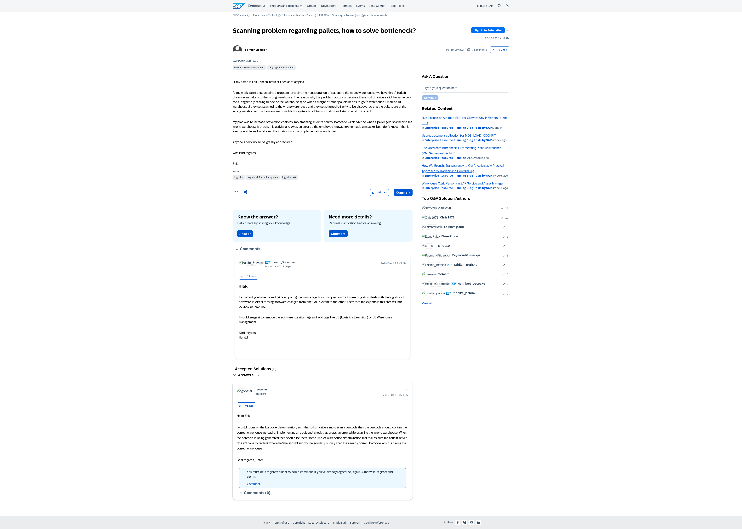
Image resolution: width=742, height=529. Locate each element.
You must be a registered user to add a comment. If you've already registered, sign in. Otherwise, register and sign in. (320, 474)
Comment (403, 192)
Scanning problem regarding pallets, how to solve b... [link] (360, 15)
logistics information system (263, 177)
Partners (346, 5)
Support (355, 522)
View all (427, 303)
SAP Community (241, 15)
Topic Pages (397, 5)
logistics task (289, 177)
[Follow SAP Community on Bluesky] (464, 522)
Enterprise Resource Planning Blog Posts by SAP (458, 127)
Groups (312, 5)
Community (256, 5)
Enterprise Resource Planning (300, 15)
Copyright (299, 522)
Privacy (265, 522)
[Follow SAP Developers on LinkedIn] (478, 522)
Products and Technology (286, 5)
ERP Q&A (324, 15)
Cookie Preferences (376, 522)
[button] (493, 50)
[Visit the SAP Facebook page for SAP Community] (457, 522)
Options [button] (506, 30)
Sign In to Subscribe (488, 30)
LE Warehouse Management (249, 67)
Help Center (377, 5)
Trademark (339, 522)
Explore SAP (485, 5)
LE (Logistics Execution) (281, 67)
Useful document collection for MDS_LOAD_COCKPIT (459, 135)
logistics (238, 177)
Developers (328, 5)
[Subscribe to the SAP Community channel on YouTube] (471, 522)
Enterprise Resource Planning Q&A (449, 157)
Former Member (256, 49)
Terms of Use (281, 522)
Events (360, 5)
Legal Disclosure (318, 522)
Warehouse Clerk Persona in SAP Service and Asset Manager (462, 183)
